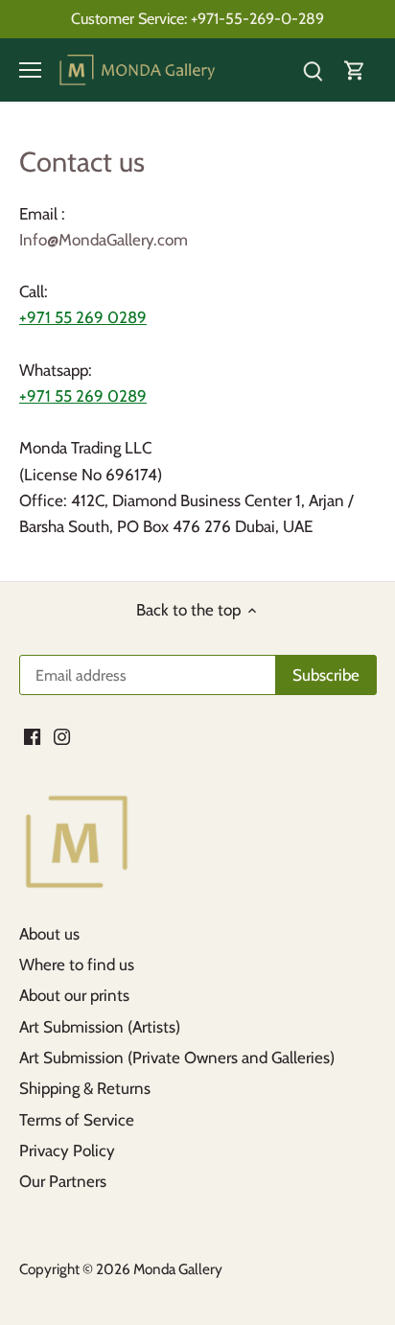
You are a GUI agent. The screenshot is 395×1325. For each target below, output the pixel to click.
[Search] (312, 70)
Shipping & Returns (85, 1088)
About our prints (74, 995)
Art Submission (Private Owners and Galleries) (177, 1057)
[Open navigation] (30, 70)
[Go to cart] (354, 70)
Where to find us (76, 964)
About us (49, 933)
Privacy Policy (67, 1150)
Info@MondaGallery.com (103, 239)
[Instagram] (62, 736)
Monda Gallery (177, 1269)
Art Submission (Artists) (99, 1026)
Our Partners (62, 1181)
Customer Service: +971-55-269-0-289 (197, 18)
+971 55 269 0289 (83, 317)
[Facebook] (32, 736)
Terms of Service (76, 1119)
